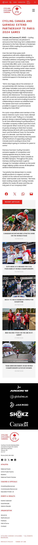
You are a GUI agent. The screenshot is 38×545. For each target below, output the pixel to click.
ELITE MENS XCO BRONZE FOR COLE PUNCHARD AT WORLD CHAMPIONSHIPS (19, 268)
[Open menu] (34, 10)
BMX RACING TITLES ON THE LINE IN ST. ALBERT (19, 334)
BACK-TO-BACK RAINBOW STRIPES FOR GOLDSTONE (19, 301)
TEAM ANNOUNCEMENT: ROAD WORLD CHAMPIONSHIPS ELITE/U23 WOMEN (19, 367)
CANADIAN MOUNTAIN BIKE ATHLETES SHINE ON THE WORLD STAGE (19, 235)
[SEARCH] (10, 2)
